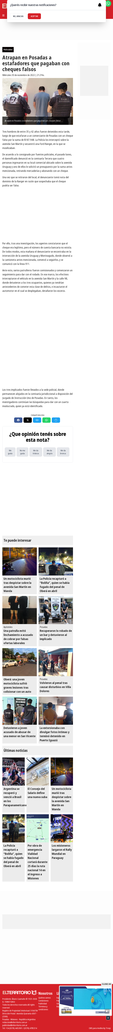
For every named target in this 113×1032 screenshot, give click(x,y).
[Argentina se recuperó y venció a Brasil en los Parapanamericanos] (13, 772)
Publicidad (42, 1003)
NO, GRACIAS (18, 16)
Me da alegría (49, 452)
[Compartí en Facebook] (18, 420)
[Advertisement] (37, 364)
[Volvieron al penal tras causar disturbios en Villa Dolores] (56, 662)
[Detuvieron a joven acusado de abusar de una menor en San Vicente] (19, 711)
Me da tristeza (36, 452)
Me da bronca (63, 452)
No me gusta (22, 452)
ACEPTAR (34, 16)
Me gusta (10, 452)
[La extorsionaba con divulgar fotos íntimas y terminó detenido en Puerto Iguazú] (56, 711)
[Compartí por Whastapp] (46, 420)
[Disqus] (37, 499)
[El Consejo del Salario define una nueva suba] (37, 772)
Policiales (8, 49)
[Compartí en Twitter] (28, 420)
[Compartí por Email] (37, 420)
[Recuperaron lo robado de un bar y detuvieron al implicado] (56, 610)
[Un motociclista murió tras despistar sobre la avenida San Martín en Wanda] (19, 561)
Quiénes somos (44, 997)
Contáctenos (43, 1000)
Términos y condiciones (43, 1008)
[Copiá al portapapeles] (56, 420)
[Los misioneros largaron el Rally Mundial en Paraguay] (62, 828)
